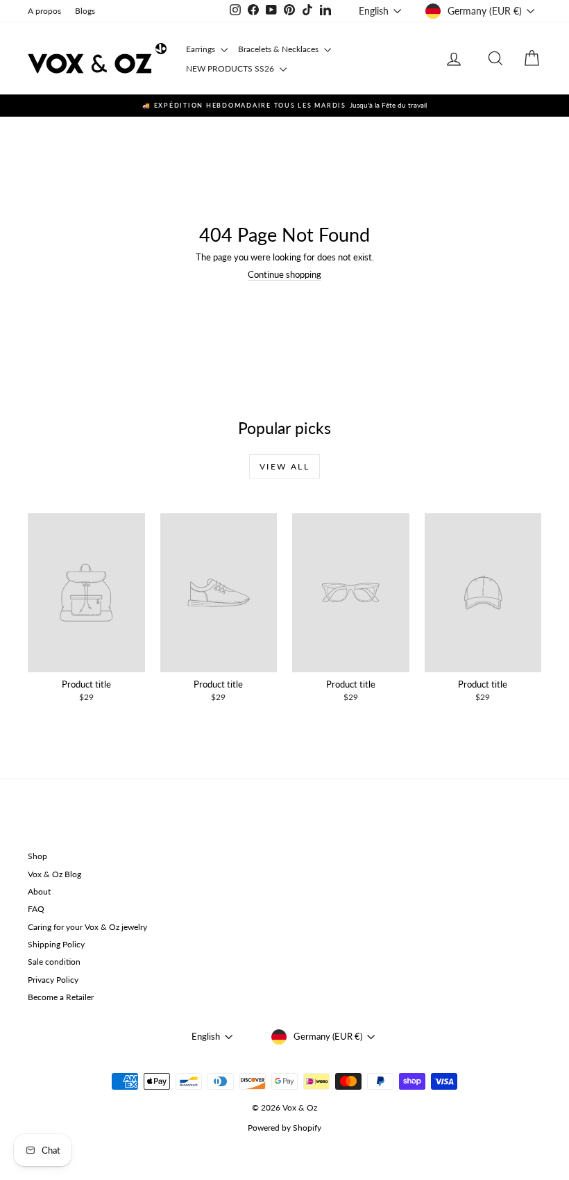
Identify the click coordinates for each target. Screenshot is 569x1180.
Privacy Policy (53, 979)
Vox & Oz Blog (54, 874)
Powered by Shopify (284, 1127)
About (39, 891)
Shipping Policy (56, 944)
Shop (37, 856)
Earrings (201, 49)
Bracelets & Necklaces (279, 49)
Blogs (85, 11)
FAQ (36, 909)
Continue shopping (284, 274)
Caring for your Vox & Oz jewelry (87, 927)
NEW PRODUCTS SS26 (231, 68)
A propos (44, 11)
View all (284, 466)
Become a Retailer (61, 997)
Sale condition (54, 961)
